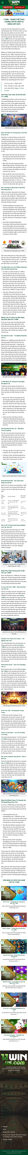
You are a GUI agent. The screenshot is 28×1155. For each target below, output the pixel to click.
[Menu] (2, 2)
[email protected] (11, 1129)
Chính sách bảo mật (8, 1087)
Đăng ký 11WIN (7, 1105)
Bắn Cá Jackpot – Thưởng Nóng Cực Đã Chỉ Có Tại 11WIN (14, 929)
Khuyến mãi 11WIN (8, 1095)
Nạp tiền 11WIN (7, 1111)
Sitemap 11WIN (7, 1142)
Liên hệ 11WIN (7, 1092)
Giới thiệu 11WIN (7, 1084)
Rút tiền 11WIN (7, 1113)
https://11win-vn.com (14, 1126)
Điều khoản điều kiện (8, 1089)
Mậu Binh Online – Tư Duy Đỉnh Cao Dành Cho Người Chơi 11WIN (14, 982)
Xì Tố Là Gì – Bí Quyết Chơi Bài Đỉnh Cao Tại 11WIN (14, 1009)
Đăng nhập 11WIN (8, 1108)
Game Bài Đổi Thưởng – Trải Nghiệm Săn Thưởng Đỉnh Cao (14, 1035)
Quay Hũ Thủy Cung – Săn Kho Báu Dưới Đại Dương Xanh (14, 956)
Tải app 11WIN (7, 1116)
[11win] (14, 2)
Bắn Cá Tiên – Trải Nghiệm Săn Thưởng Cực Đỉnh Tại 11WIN (14, 902)
